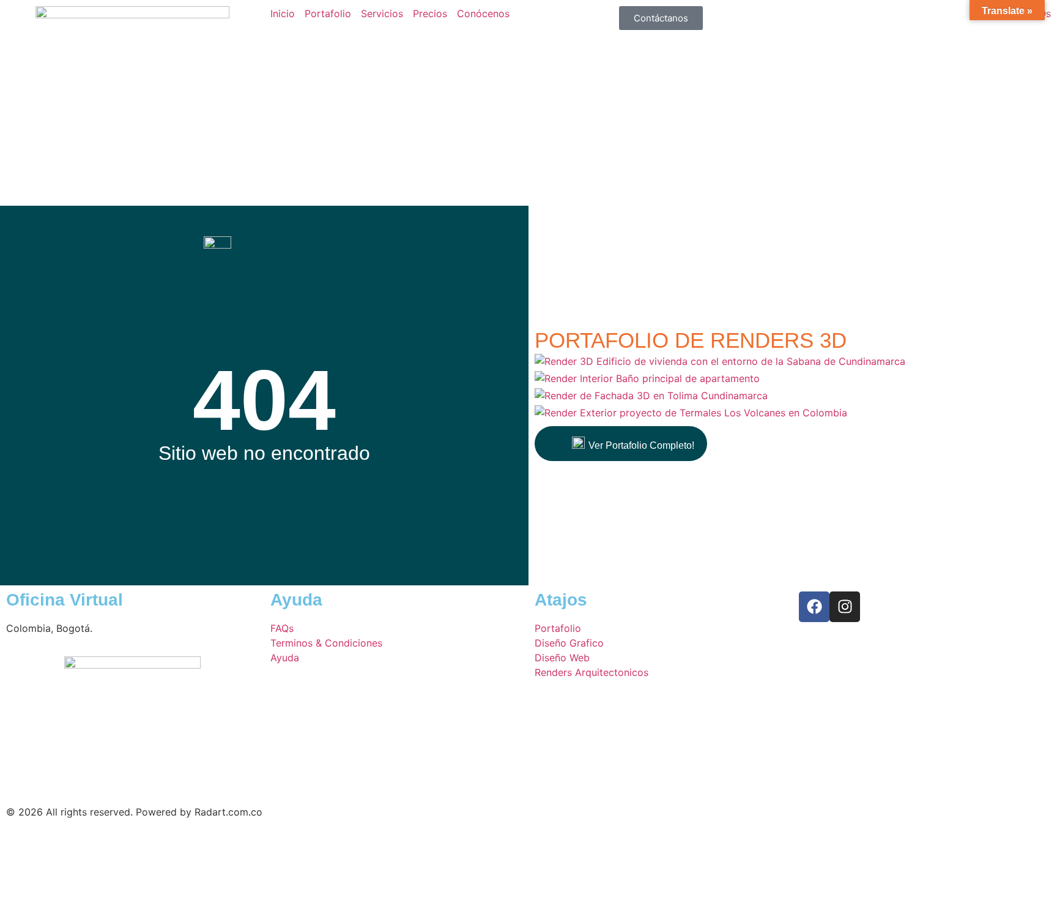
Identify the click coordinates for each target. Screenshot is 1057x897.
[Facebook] (814, 606)
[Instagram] (844, 606)
